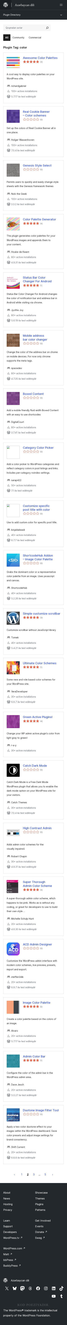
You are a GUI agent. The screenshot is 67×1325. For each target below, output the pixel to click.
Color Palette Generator (39, 219)
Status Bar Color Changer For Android (37, 279)
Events (39, 1226)
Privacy (7, 1209)
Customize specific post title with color (36, 507)
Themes (40, 1198)
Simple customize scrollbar (41, 613)
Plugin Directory (11, 14)
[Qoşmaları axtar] (47, 28)
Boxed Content (33, 394)
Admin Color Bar (34, 1056)
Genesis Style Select (37, 165)
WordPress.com (14, 1248)
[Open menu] (62, 5)
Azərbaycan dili (20, 1280)
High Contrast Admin (37, 828)
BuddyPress (12, 1265)
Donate (41, 1232)
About (6, 1192)
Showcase (41, 1192)
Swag (40, 1237)
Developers (10, 1232)
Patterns (40, 1209)
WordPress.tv (13, 1237)
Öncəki (14, 1174)
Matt (7, 1254)
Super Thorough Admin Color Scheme (37, 883)
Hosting (8, 1204)
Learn (6, 1220)
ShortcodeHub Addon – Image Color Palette (38, 557)
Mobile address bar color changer (35, 337)
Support (8, 1226)
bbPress (9, 1260)
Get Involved (43, 1220)
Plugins (39, 1204)
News (6, 1198)
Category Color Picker (38, 447)
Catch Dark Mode (35, 765)
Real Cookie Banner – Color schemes (36, 113)
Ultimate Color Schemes (39, 663)
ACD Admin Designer (37, 944)
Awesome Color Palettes (40, 58)
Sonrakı (52, 1174)
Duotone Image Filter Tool (41, 1110)
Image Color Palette (36, 1002)
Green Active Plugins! (38, 717)
